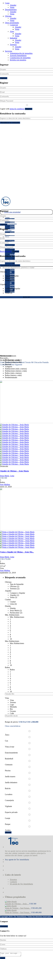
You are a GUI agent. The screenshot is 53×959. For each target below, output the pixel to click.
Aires (12, 31)
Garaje (7, 818)
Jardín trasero (10, 776)
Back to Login (5, 251)
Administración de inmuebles (21, 53)
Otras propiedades (12, 23)
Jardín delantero (11, 782)
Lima (12, 476)
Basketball (9, 759)
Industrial (13, 38)
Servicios (8, 51)
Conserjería (9, 800)
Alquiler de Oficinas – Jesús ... (17, 904)
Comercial (14, 25)
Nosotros (13, 879)
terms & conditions (17, 109)
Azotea (7, 830)
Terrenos (13, 45)
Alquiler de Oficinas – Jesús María (14, 471)
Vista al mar (9, 747)
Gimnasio (8, 765)
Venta (12, 7)
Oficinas (8, 16)
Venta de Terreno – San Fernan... (18, 908)
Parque (7, 824)
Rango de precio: (11, 722)
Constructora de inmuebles (20, 58)
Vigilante (8, 806)
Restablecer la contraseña (10, 123)
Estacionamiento (11, 753)
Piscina (7, 771)
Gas (6, 741)
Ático (7, 735)
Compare (4, 926)
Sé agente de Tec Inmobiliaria (21, 884)
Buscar (8, 832)
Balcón (7, 788)
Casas (7, 3)
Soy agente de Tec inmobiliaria (17, 860)
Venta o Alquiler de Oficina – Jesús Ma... (17, 552)
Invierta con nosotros (18, 60)
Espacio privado (11, 812)
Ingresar (4, 78)
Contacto (13, 882)
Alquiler (13, 5)
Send (2, 958)
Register (29, 109)
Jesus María (4, 476)
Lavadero (8, 794)
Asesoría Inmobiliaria (18, 55)
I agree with (12, 109)
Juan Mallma (5, 484)
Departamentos (11, 10)
